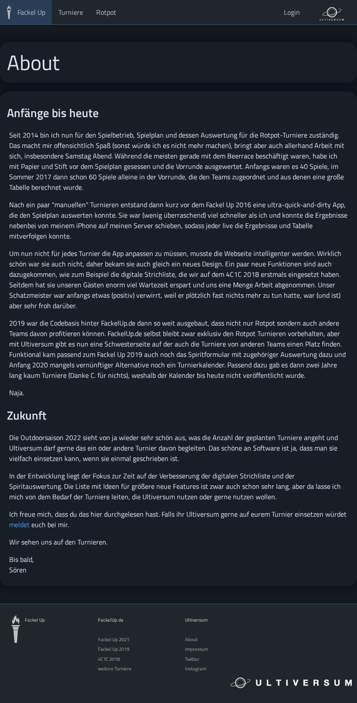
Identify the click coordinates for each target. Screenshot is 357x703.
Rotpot (106, 12)
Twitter (192, 659)
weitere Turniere (114, 668)
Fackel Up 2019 (113, 649)
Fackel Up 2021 (113, 639)
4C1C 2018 (109, 659)
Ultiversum (196, 619)
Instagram (195, 668)
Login (292, 12)
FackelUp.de (111, 619)
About (191, 639)
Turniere (70, 12)
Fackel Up (31, 12)
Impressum (196, 649)
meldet (19, 524)
